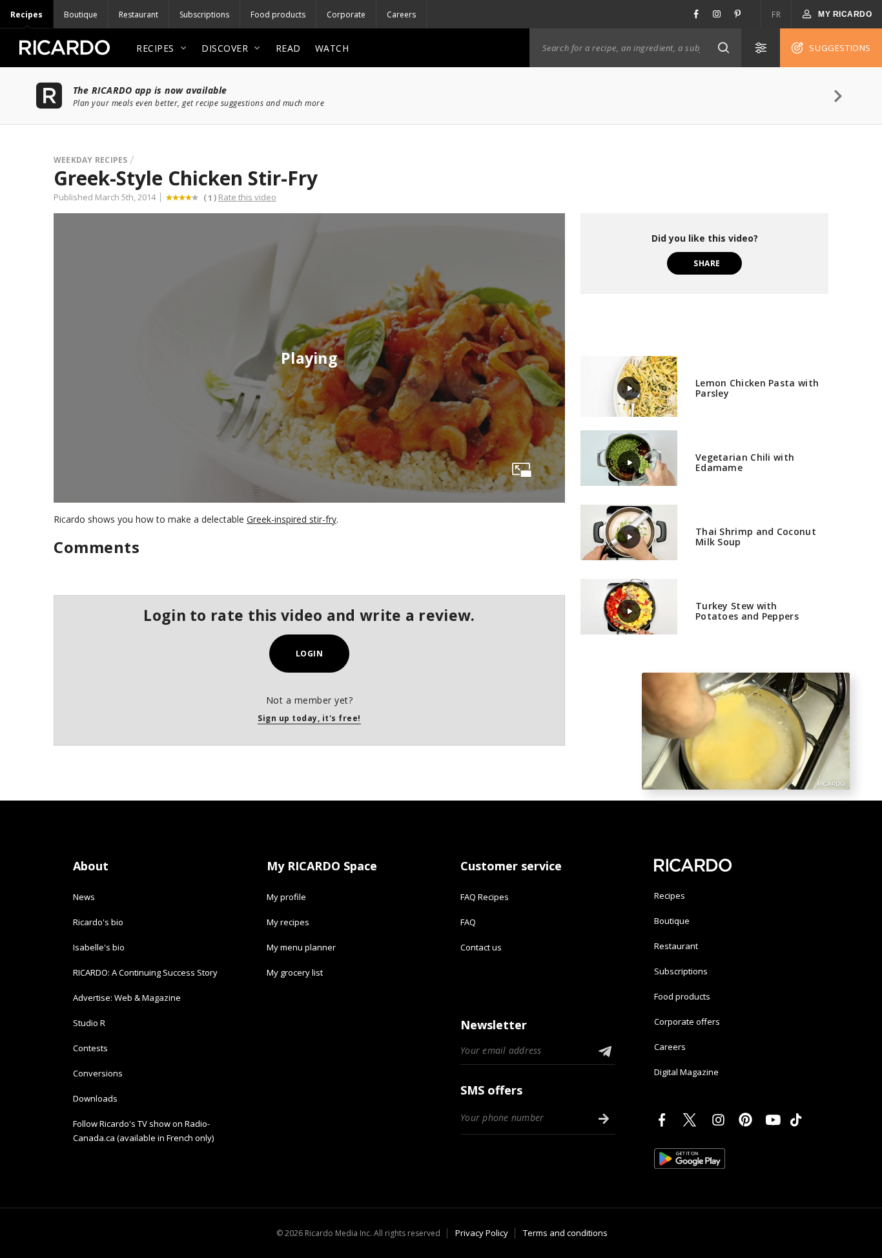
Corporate (346, 14)
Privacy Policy (481, 1233)
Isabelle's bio (99, 947)
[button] (723, 48)
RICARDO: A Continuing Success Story (145, 972)
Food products (278, 14)
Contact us (481, 947)
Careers (401, 14)
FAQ (468, 922)
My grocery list (295, 972)
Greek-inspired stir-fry (291, 519)
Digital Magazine (686, 1072)
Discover (224, 48)
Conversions (98, 1073)
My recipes (288, 922)
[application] (746, 731)
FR (776, 14)
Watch (332, 48)
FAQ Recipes (484, 897)
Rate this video (247, 197)
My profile (286, 897)
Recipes (26, 14)
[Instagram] (720, 1119)
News (84, 897)
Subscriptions (204, 14)
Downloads (95, 1098)
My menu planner (301, 947)
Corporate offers (687, 1021)
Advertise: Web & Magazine (127, 997)
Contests (90, 1048)
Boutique (80, 14)
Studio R (89, 1023)
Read (288, 48)
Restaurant (138, 14)
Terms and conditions (565, 1233)
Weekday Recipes (91, 159)
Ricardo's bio (98, 922)
